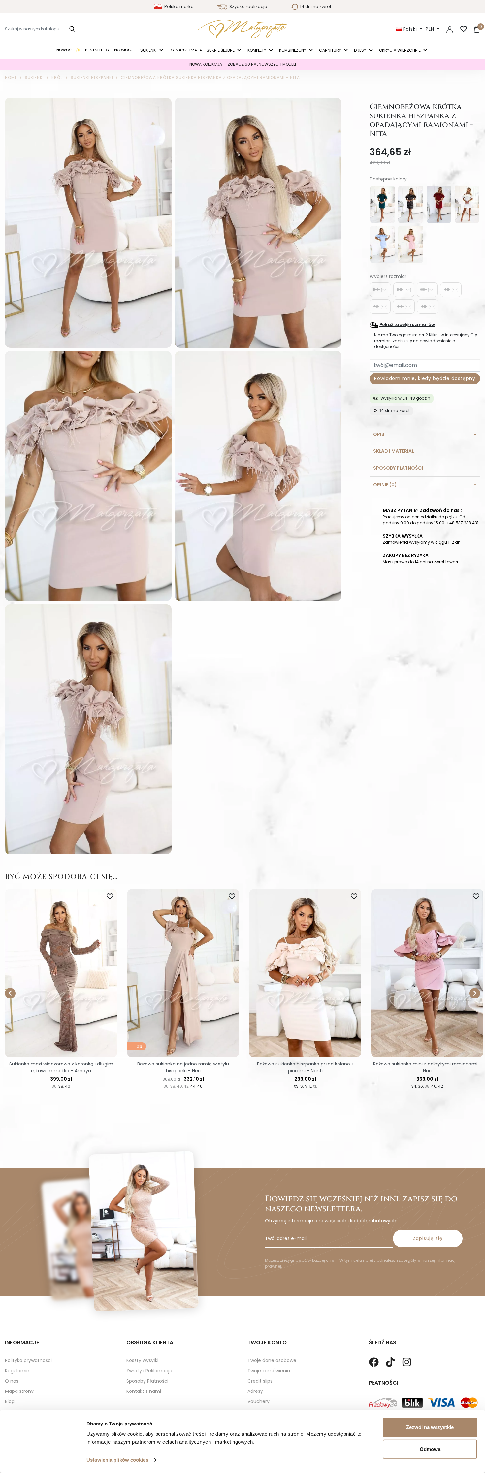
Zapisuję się (427, 1238)
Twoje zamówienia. (269, 1370)
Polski (410, 29)
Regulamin (17, 1370)
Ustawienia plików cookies (117, 1460)
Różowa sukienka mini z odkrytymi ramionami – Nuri (427, 1067)
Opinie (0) (385, 484)
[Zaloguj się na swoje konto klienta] (449, 29)
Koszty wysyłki (142, 1360)
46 (424, 306)
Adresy (255, 1391)
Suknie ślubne (221, 50)
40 (447, 289)
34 (376, 289)
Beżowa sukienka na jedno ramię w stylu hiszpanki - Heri (183, 1067)
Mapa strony (19, 1391)
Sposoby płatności (398, 468)
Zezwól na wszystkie (430, 1427)
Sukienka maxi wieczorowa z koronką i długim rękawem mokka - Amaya (61, 1067)
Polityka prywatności (28, 1360)
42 (376, 306)
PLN (431, 29)
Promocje (125, 50)
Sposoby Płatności (147, 1381)
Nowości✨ (68, 50)
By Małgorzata (186, 50)
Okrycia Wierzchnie (400, 50)
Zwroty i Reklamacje (149, 1370)
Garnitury (330, 50)
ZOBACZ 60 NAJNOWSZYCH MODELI (262, 64)
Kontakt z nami (143, 1391)
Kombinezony (293, 50)
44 (400, 306)
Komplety (257, 50)
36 (400, 289)
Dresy (360, 50)
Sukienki (149, 50)
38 (423, 289)
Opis (378, 434)
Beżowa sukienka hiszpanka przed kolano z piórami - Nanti (305, 1067)
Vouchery (258, 1401)
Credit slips (260, 1381)
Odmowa (430, 1449)
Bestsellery (97, 50)
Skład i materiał (393, 451)
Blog (10, 1401)
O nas (11, 1381)
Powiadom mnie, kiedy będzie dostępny (424, 378)
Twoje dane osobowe (271, 1360)
